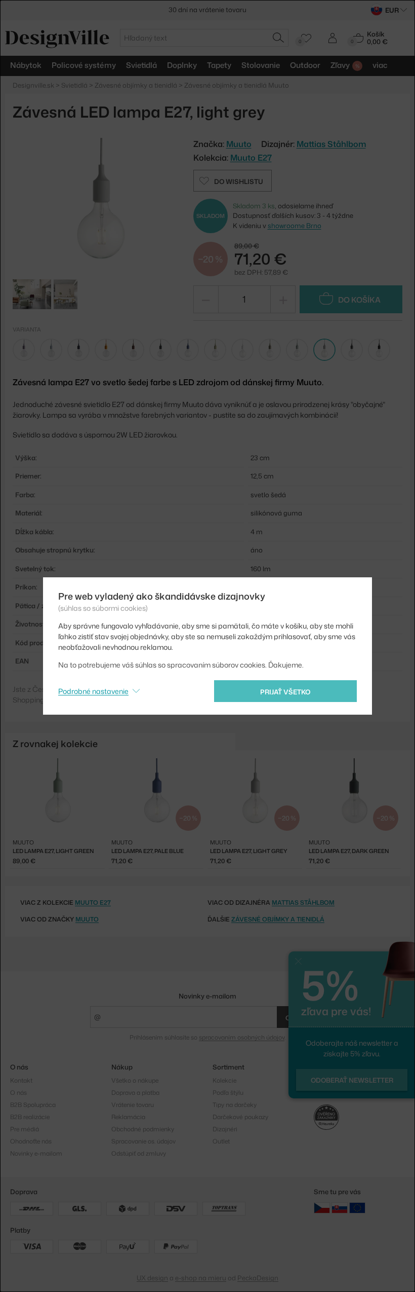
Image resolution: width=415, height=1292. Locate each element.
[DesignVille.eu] (357, 1207)
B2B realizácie (30, 1117)
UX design (152, 1277)
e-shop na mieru (200, 1277)
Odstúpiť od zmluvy (138, 1153)
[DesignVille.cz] (322, 1207)
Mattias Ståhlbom (331, 144)
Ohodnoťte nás (31, 1141)
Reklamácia (128, 1117)
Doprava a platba (135, 1092)
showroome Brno (294, 225)
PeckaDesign (257, 1277)
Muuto (87, 919)
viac (380, 65)
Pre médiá (24, 1129)
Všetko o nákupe (134, 1080)
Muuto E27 (251, 157)
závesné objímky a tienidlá (277, 919)
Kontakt (21, 1080)
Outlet (221, 1141)
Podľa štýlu (228, 1092)
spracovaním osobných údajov (241, 1037)
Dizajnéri (225, 1129)
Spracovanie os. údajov (143, 1141)
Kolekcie (224, 1080)
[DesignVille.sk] (339, 1207)
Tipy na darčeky (235, 1104)
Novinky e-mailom (207, 996)
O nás (18, 1092)
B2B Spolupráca (33, 1104)
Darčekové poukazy (240, 1117)
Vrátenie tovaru (132, 1104)
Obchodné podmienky (142, 1129)
